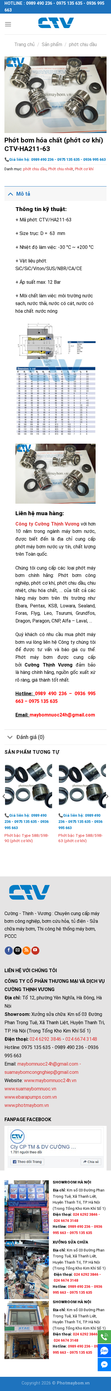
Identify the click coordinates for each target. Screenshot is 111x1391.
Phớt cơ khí (84, 169)
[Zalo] (104, 1350)
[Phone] (104, 1336)
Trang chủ (24, 44)
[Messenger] (104, 1364)
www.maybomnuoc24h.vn (49, 1080)
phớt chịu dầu (83, 44)
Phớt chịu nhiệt (60, 169)
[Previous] (4, 808)
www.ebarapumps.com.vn (30, 1097)
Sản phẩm (52, 44)
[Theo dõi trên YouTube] (35, 950)
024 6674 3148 (81, 1039)
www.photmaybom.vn (26, 1105)
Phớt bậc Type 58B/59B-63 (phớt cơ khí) (80, 838)
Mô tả (23, 194)
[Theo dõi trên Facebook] (9, 950)
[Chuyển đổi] (10, 193)
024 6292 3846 (45, 1039)
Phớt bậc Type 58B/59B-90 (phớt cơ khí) (26, 838)
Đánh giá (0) (30, 737)
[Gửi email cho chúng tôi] (18, 950)
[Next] (107, 808)
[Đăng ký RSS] (26, 950)
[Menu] (8, 24)
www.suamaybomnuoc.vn (30, 1089)
